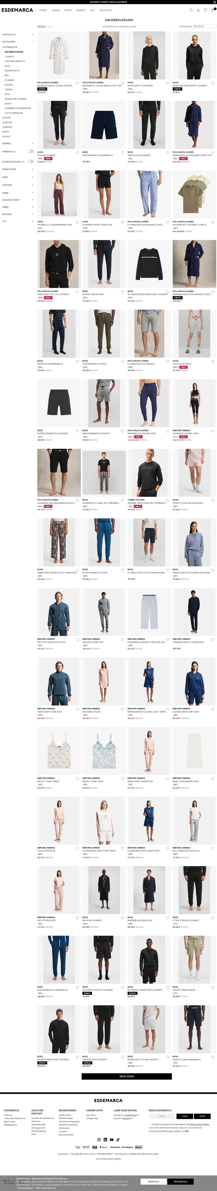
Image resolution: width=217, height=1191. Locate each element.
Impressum (64, 1128)
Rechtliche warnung (68, 1124)
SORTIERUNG (185, 26)
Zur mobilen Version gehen (108, 1159)
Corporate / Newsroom (14, 1118)
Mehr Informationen (45, 1187)
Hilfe (33, 1134)
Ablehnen (153, 1181)
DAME (185, 1116)
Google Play (92, 1118)
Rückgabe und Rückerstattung (38, 1129)
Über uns (8, 1115)
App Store (91, 1115)
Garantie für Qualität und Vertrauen (42, 1120)
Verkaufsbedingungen (69, 1121)
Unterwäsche (109, 26)
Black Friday (9, 1121)
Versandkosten (38, 1124)
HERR (202, 1116)
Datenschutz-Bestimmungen (66, 1117)
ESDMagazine (10, 1125)
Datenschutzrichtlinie (199, 1124)
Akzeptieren (180, 1181)
